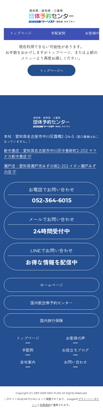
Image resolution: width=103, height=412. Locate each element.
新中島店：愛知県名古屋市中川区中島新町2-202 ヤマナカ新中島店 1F (50, 153)
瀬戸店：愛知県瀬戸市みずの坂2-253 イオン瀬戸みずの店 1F (50, 169)
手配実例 (58, 33)
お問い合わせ (75, 362)
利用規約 (45, 405)
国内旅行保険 (51, 320)
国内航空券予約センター (51, 303)
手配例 (28, 350)
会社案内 (27, 362)
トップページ (20, 33)
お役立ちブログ (75, 350)
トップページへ (51, 71)
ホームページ (51, 285)
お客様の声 (75, 338)
